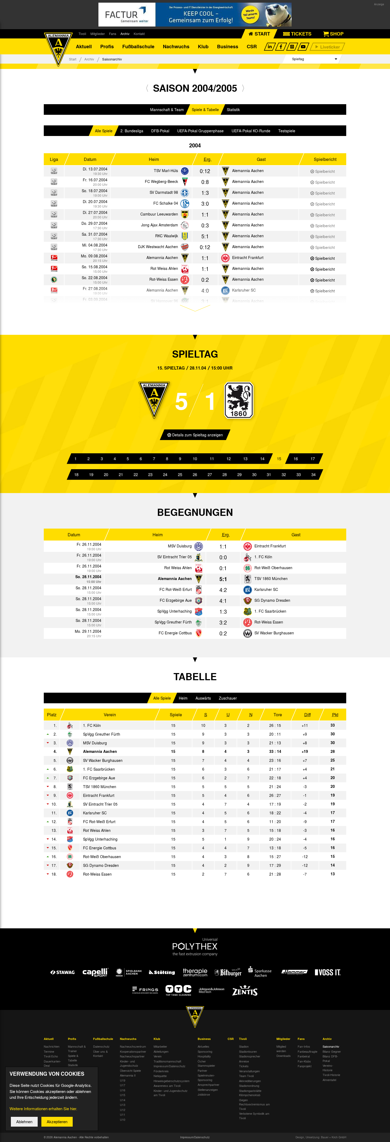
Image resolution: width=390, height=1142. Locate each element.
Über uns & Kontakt (100, 1053)
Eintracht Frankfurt (247, 257)
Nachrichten (51, 1046)
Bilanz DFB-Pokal (330, 1058)
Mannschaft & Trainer (77, 1048)
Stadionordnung (249, 1085)
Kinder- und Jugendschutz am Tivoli (171, 1092)
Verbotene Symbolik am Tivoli (254, 1115)
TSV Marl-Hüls (166, 170)
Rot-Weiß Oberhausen (273, 567)
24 (165, 474)
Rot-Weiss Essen (163, 279)
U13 (122, 1105)
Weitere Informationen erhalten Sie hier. (43, 1109)
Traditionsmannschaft (167, 1061)
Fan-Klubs (304, 1061)
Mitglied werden (281, 1048)
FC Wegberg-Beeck (161, 181)
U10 (122, 1119)
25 (180, 474)
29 (239, 474)
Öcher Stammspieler (206, 1063)
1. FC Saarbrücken (270, 611)
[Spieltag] (198, 546)
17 (312, 459)
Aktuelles (203, 1046)
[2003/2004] (147, 88)
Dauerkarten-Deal (52, 1063)
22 (135, 474)
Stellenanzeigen (208, 1089)
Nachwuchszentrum (133, 1046)
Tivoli (82, 33)
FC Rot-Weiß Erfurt (175, 589)
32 (284, 474)
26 (195, 474)
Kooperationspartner (133, 1051)
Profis (107, 46)
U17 (122, 1085)
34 (313, 474)
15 (279, 459)
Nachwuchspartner (132, 1056)
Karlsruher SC (266, 589)
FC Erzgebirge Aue (176, 600)
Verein (158, 1056)
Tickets (244, 1066)
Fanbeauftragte (307, 1051)
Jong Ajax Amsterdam (159, 224)
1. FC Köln (263, 556)
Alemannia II (128, 1075)
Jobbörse (204, 1094)
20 (106, 474)
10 (195, 459)
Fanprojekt (304, 1066)
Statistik (233, 109)
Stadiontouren (248, 1051)
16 (296, 459)
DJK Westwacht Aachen (158, 246)
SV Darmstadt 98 (164, 192)
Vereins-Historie (328, 1067)
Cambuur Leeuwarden (159, 214)
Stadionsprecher (249, 1056)
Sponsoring (205, 1051)
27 (210, 474)
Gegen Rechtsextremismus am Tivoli (254, 1104)
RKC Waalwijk (166, 235)
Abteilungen (161, 1051)
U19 (122, 1080)
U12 (122, 1110)
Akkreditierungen (250, 1081)
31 (269, 474)
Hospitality (204, 1056)
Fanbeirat (304, 1056)
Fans (112, 33)
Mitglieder (97, 33)
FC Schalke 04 (165, 203)
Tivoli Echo (51, 1056)
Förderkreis (161, 1071)
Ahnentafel (329, 1080)
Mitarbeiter (160, 1046)
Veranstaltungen (249, 1071)
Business (227, 46)
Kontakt (139, 33)
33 (299, 474)
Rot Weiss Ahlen (164, 268)
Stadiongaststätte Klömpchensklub (250, 1092)
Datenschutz (101, 1046)
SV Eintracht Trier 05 (174, 556)
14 (262, 459)
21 (121, 474)
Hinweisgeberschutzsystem (171, 1081)
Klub (203, 46)
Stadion (244, 1046)
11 (212, 459)
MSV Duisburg (180, 545)
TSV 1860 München (271, 578)
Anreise (244, 1061)
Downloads (283, 1055)
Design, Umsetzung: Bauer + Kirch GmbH (321, 1137)
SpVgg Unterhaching (174, 611)
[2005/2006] (243, 88)
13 (245, 459)
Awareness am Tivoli (167, 1085)
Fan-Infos (304, 1046)
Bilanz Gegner (332, 1051)
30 (254, 474)
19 (91, 474)
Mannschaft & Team (167, 109)
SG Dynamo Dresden (272, 600)
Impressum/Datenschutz (169, 1066)
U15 (122, 1095)
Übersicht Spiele (130, 1070)
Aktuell (84, 46)
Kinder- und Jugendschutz (129, 1063)
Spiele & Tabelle (205, 109)
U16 (122, 1090)
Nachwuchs (176, 46)
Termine (49, 1051)
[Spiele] (184, 171)
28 (225, 474)
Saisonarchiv (331, 1046)
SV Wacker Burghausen (274, 632)
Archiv (124, 33)
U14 (122, 1100)
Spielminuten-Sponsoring (206, 1077)
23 (150, 474)
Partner (202, 1070)
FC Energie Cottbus (175, 632)
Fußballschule (138, 46)
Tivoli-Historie (331, 1075)
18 (76, 474)
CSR (252, 46)
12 (229, 459)
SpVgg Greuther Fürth (173, 622)
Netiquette (160, 1076)
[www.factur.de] (195, 15)
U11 (122, 1114)
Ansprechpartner (208, 1084)
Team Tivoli (246, 1076)
